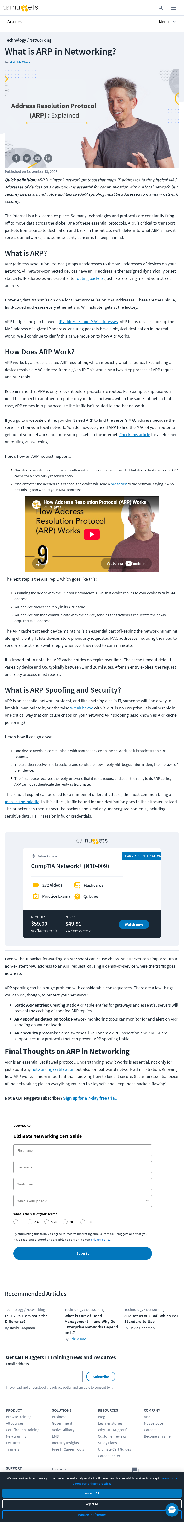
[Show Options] (147, 1201)
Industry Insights (65, 1442)
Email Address (17, 1363)
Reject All (92, 1504)
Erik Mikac (77, 1338)
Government (62, 1423)
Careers (150, 1429)
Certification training (22, 1429)
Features (13, 1442)
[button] (92, 22)
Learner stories (110, 1423)
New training (16, 1436)
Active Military (63, 1429)
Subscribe (101, 1376)
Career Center (109, 1455)
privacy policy (100, 1239)
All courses (14, 1423)
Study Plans (107, 1442)
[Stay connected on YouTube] (37, 159)
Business (59, 1416)
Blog (101, 1416)
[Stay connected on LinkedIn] (48, 159)
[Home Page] (15, 8)
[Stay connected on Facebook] (16, 159)
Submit (82, 1253)
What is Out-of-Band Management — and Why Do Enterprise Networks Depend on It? (91, 1324)
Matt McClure (19, 62)
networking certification (53, 1069)
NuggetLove (153, 1423)
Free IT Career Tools (68, 1449)
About (149, 1416)
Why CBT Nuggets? (113, 1429)
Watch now (134, 924)
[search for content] (161, 8)
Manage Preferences (92, 1514)
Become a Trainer (158, 1436)
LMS (55, 1436)
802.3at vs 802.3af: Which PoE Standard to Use (151, 1318)
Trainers (12, 1449)
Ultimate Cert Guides (114, 1449)
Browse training (18, 1416)
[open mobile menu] (173, 8)
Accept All (92, 1493)
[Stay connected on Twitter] (27, 159)
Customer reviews (112, 1436)
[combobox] (81, 1201)
